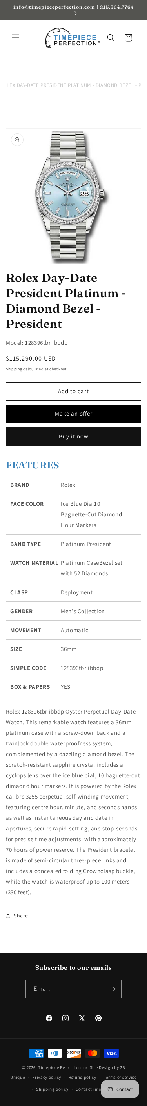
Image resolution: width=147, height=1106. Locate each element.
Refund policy (82, 1077)
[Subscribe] (112, 989)
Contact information (97, 1089)
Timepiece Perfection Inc (63, 1067)
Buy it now (74, 436)
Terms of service (120, 1077)
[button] (15, 37)
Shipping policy (52, 1089)
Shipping (14, 369)
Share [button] (21, 915)
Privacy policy (46, 1077)
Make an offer (74, 413)
